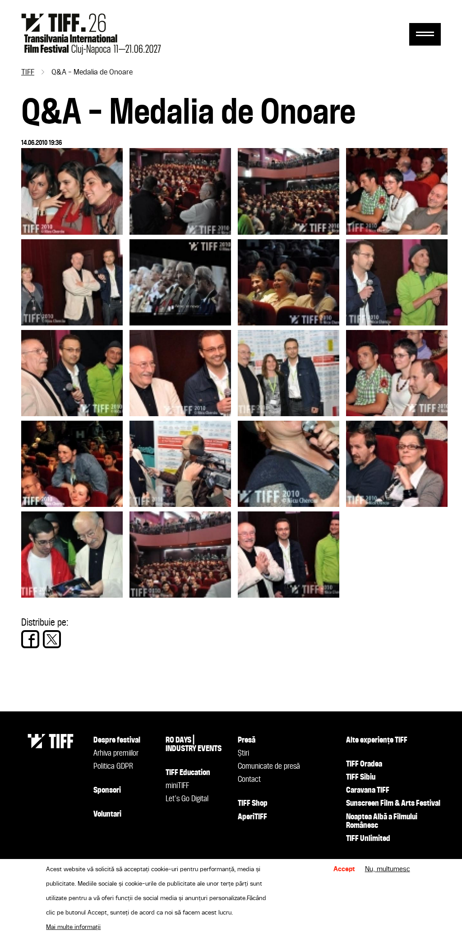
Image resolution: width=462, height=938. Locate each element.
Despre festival (116, 740)
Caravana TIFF (367, 790)
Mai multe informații (73, 927)
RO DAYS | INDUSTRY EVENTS (194, 744)
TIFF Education (188, 772)
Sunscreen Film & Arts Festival (393, 803)
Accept (344, 869)
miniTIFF (177, 785)
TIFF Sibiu (360, 777)
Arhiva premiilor (116, 753)
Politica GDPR (113, 766)
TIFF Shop (253, 803)
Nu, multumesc (387, 869)
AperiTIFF (252, 817)
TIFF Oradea (364, 764)
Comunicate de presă (269, 766)
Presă (246, 740)
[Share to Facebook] (30, 639)
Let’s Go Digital (187, 799)
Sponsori (107, 790)
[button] (72, 232)
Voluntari (107, 814)
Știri (243, 753)
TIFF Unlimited (368, 838)
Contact (249, 779)
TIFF (27, 73)
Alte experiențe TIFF (376, 740)
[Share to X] (52, 639)
